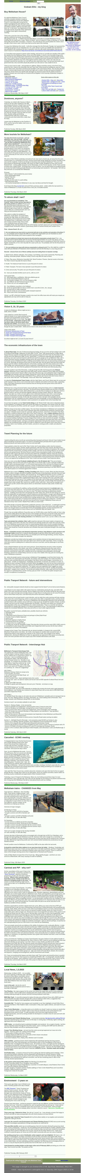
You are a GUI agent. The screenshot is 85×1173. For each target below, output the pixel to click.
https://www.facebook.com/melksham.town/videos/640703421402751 (42, 50)
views (63, 81)
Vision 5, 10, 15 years (11, 82)
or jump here (20, 186)
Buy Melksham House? (73, 42)
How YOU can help (47, 89)
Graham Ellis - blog (47, 80)
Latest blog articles (73, 30)
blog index (60, 80)
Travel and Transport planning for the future (18, 332)
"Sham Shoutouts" (9, 874)
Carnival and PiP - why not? (13, 87)
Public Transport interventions (14, 334)
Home (11, 1)
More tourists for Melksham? (13, 79)
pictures (61, 90)
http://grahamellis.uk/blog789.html (55, 1018)
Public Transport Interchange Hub (15, 335)
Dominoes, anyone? (11, 78)
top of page (64, 1160)
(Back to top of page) (11, 91)
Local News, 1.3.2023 (11, 88)
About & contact (25, 1)
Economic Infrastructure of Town (15, 331)
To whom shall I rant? (11, 81)
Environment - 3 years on (12, 90)
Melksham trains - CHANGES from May (16, 85)
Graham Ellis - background (50, 81)
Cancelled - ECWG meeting (13, 84)
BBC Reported (11, 1088)
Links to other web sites (49, 90)
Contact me (60, 89)
